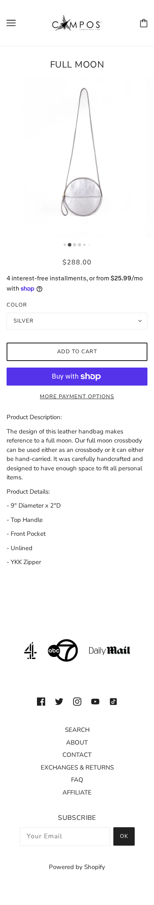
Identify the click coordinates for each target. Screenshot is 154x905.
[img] (41, 701)
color (17, 305)
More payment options (77, 396)
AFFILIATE (77, 792)
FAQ (77, 780)
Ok (124, 836)
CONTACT (77, 755)
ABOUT (77, 742)
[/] (77, 22)
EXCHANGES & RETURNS (77, 767)
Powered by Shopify (77, 867)
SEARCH (77, 730)
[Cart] (144, 23)
